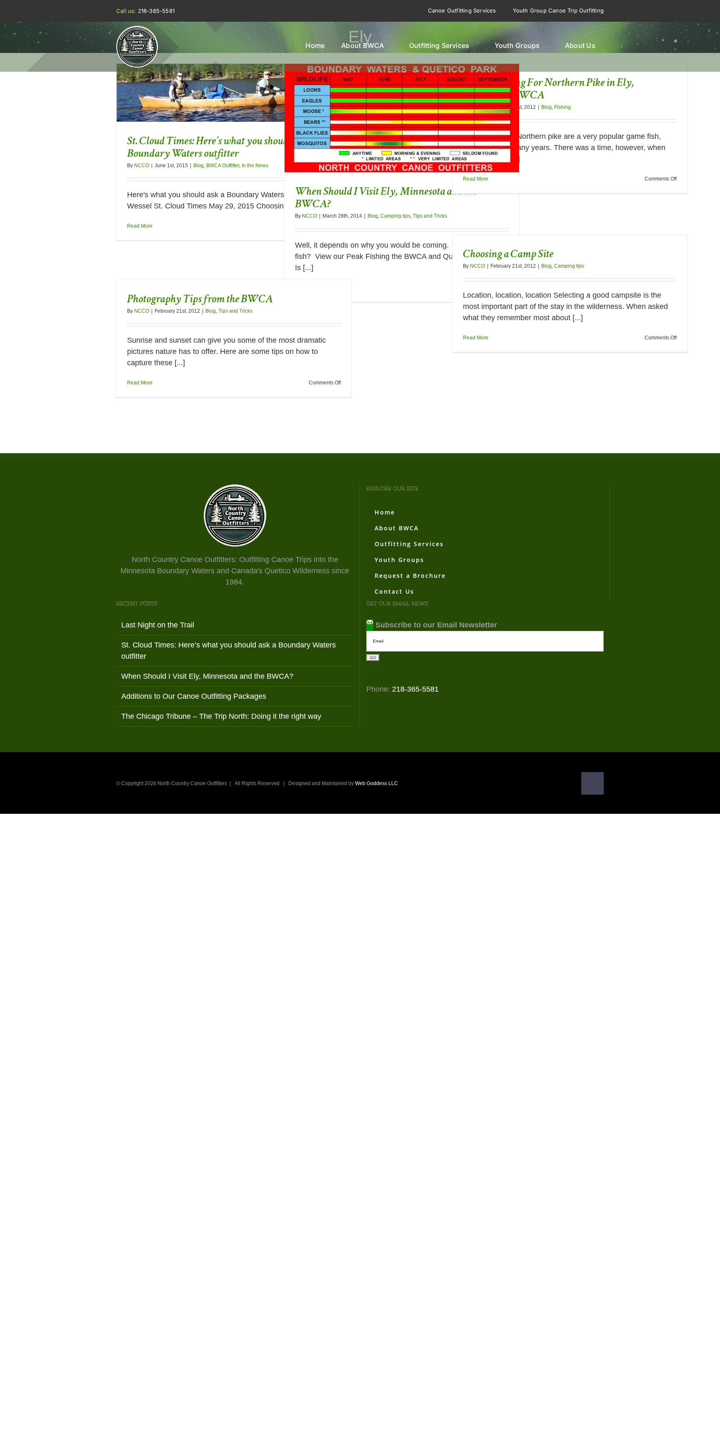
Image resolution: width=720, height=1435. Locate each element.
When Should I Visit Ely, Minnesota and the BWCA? (386, 105)
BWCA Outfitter (222, 165)
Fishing (562, 107)
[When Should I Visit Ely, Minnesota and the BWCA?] (402, 118)
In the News (255, 165)
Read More (139, 226)
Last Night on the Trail (157, 625)
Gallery (249, 80)
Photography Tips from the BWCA (200, 298)
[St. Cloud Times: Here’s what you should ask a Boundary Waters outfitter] (234, 93)
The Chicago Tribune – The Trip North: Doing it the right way (221, 716)
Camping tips (395, 216)
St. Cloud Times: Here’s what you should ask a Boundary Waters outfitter (218, 80)
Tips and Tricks (430, 216)
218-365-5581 (156, 11)
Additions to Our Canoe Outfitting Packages (193, 696)
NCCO (141, 165)
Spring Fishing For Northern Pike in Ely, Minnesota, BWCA (549, 89)
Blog (198, 165)
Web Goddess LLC (376, 783)
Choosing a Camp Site (508, 253)
